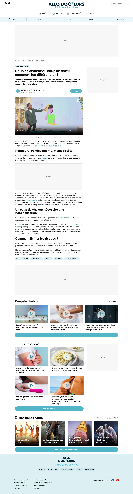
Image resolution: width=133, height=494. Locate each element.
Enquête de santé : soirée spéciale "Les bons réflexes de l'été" (29, 327)
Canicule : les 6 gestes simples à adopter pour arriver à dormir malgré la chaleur (100, 327)
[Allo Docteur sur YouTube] (117, 480)
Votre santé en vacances (23, 441)
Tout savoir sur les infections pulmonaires (103, 440)
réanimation (64, 218)
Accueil (17, 61)
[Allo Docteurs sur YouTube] (9, 3)
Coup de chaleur (40, 61)
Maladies (30, 61)
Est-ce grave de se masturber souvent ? (29, 397)
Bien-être (66, 19)
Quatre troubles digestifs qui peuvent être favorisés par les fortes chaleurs (64, 327)
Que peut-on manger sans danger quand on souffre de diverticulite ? (67, 370)
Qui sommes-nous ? (21, 480)
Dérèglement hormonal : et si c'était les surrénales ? (79, 440)
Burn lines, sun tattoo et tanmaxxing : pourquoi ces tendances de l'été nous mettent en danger (66, 400)
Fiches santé (75, 13)
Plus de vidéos (29, 344)
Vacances (58, 258)
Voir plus (66, 335)
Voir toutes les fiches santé (66, 449)
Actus (59, 13)
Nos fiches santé (31, 418)
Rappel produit (53, 469)
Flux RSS (17, 488)
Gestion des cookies (40, 480)
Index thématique (39, 485)
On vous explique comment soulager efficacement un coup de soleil (30, 370)
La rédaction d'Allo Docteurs (35, 90)
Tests (91, 13)
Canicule (48, 258)
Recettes (42, 469)
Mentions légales (19, 483)
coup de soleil (54, 146)
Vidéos (45, 13)
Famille (92, 19)
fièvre (64, 156)
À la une (15, 19)
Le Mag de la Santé (71, 258)
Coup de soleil (36, 258)
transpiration (33, 200)
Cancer (79, 469)
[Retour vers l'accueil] (66, 5)
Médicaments (89, 469)
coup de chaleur (37, 146)
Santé (39, 19)
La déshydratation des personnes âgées (53, 441)
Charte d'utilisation (20, 485)
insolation (43, 158)
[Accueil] (66, 461)
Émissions (120, 19)
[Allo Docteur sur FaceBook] (6, 3)
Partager (77, 91)
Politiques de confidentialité (43, 483)
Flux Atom (37, 488)
